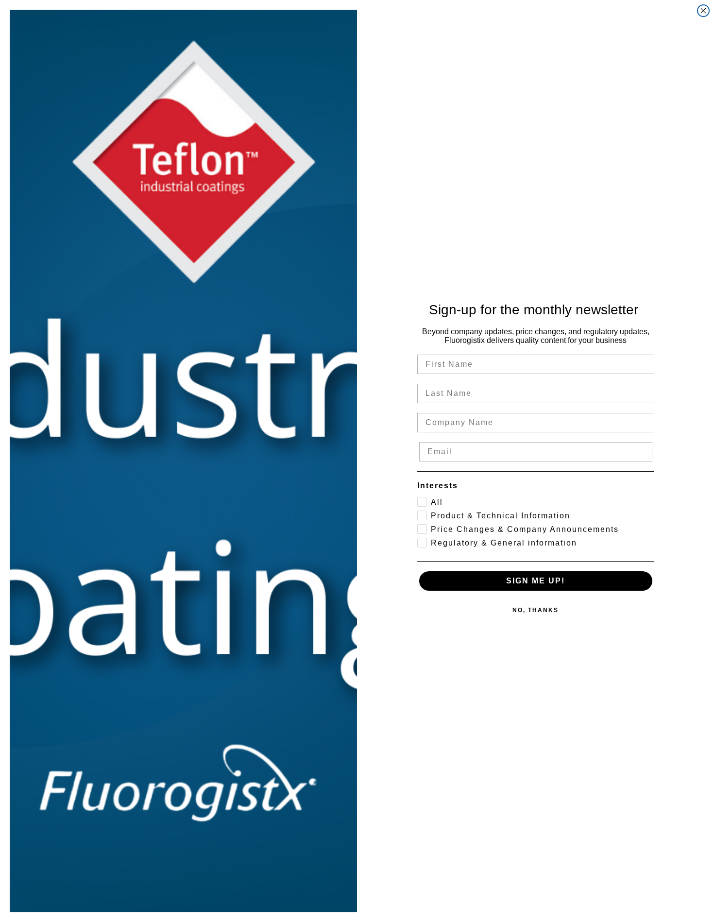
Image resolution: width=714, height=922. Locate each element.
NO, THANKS (535, 610)
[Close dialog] (703, 11)
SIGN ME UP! (535, 581)
